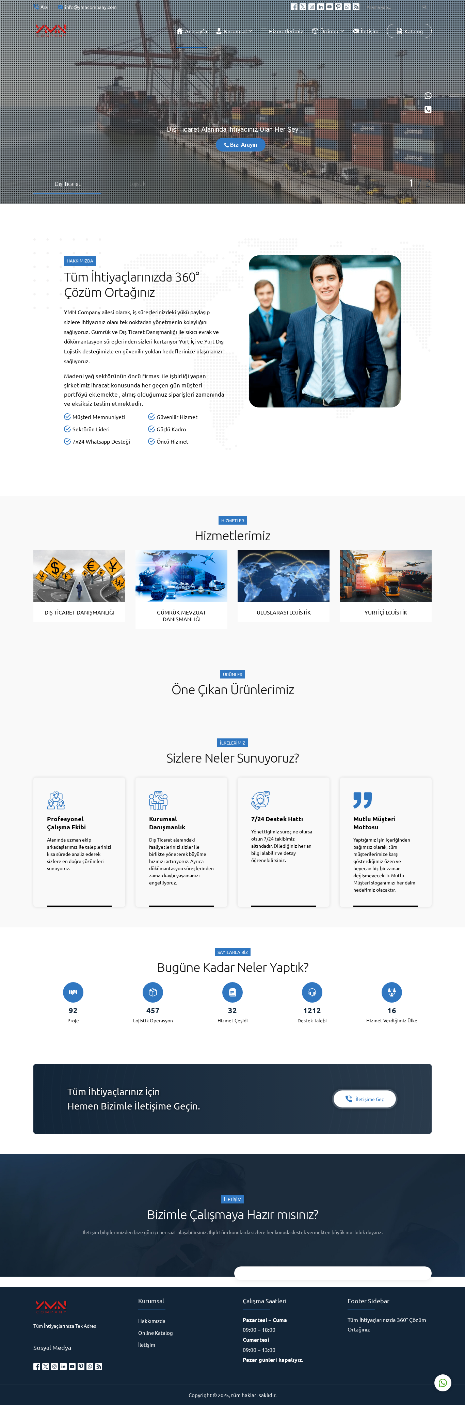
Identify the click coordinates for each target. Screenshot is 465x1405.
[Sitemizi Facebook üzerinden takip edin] (294, 6)
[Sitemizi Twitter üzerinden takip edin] (303, 6)
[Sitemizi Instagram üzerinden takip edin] (311, 6)
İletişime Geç (370, 1099)
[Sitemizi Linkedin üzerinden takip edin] (320, 6)
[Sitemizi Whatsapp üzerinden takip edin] (347, 6)
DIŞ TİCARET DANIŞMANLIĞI (79, 612)
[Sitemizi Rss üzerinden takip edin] (356, 6)
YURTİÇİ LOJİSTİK (386, 612)
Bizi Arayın (243, 144)
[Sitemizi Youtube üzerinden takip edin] (329, 6)
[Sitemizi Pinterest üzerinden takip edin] (338, 6)
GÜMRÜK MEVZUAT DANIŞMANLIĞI (181, 615)
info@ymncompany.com (91, 7)
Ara (44, 7)
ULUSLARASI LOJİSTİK (284, 612)
